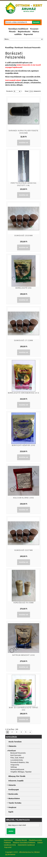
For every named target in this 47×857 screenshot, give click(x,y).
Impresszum (8, 840)
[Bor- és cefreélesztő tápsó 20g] (23, 690)
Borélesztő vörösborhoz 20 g (23, 393)
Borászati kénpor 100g (23, 445)
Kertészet (19, 47)
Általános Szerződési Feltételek (24, 843)
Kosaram (34, 29)
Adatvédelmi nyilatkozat (26, 845)
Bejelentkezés (24, 31)
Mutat (26, 91)
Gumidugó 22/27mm (23, 550)
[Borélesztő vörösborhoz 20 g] (23, 375)
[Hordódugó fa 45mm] (23, 585)
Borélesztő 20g (24, 288)
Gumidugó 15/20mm (23, 235)
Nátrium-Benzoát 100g (23, 655)
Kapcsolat (28, 34)
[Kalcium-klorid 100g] (23, 480)
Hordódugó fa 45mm (23, 603)
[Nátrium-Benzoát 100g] (23, 638)
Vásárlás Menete (21, 840)
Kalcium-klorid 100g (23, 498)
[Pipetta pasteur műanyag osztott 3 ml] (23, 166)
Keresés (36, 22)
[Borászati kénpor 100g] (23, 428)
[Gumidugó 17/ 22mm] (23, 323)
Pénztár (12, 31)
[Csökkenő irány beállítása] (21, 91)
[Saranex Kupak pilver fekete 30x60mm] (23, 113)
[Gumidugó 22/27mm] (23, 533)
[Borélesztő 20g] (23, 271)
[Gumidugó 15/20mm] (23, 218)
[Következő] (30, 732)
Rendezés (9, 91)
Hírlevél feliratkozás (18, 820)
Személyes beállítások (18, 29)
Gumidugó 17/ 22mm (23, 340)
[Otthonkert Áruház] (23, 8)
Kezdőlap (9, 47)
